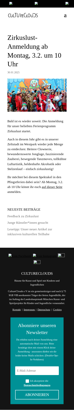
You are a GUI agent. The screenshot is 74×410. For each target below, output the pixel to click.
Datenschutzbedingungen (37, 385)
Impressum (29, 309)
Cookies (57, 309)
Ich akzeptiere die (37, 383)
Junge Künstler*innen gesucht (27, 222)
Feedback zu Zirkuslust (23, 216)
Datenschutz (44, 309)
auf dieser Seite (52, 187)
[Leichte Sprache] (20, 4)
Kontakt (17, 309)
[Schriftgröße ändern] (48, 4)
